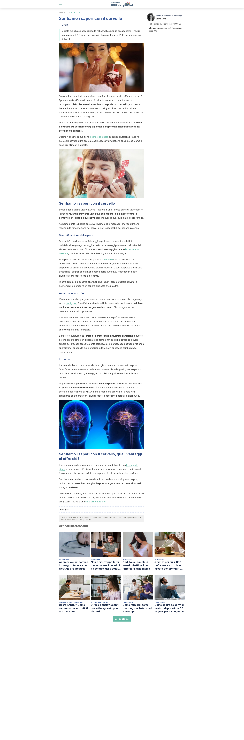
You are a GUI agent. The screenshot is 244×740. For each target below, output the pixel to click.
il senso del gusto (99, 136)
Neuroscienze (64, 12)
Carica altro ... (122, 619)
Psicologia (128, 602)
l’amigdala (71, 303)
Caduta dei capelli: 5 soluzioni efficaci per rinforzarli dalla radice (136, 565)
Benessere (95, 559)
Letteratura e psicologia (70, 602)
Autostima (64, 559)
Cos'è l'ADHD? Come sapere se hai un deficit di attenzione (73, 608)
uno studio (107, 259)
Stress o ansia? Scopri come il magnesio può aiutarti (105, 608)
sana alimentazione (95, 501)
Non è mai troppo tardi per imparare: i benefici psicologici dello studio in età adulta (105, 565)
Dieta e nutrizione (99, 602)
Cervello (76, 12)
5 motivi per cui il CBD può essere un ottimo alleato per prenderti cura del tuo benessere (169, 565)
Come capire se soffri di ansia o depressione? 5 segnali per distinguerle (169, 608)
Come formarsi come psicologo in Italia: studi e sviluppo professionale (137, 608)
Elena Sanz (161, 19)
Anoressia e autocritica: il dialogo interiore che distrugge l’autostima (74, 565)
